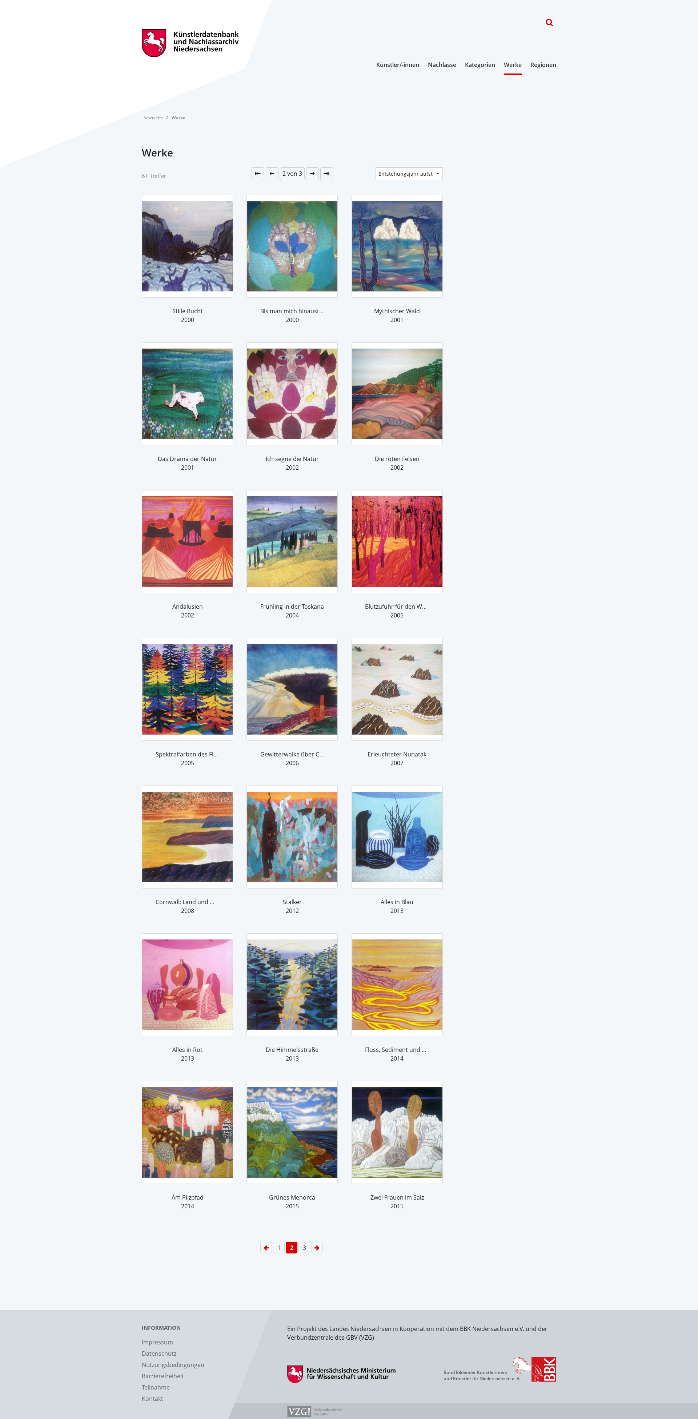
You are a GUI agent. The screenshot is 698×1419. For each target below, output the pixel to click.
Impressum (157, 1342)
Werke (513, 65)
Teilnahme (156, 1387)
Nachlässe (442, 65)
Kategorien (480, 65)
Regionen (543, 65)
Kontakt (152, 1399)
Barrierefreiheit (163, 1376)
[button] (292, 174)
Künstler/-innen (397, 65)
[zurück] (272, 174)
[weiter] (312, 174)
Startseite (153, 118)
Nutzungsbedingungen (173, 1365)
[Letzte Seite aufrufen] (258, 174)
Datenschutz (159, 1354)
